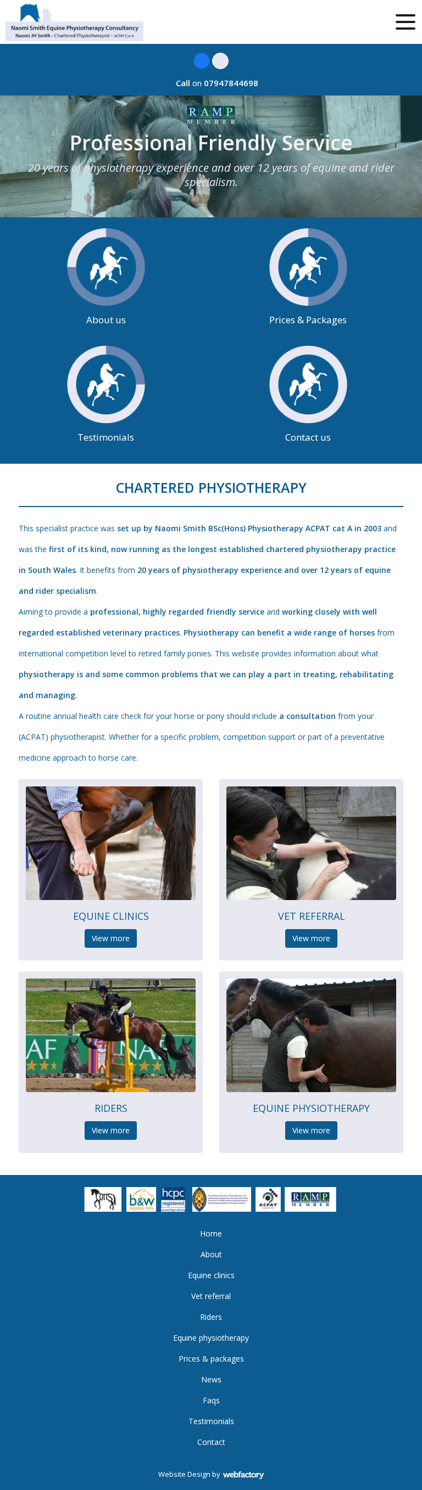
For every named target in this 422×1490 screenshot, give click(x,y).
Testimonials (105, 437)
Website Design (184, 1474)
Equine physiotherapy (211, 1337)
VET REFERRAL (311, 916)
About (211, 1254)
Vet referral (211, 1296)
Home (211, 1233)
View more (111, 938)
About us (106, 319)
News (211, 1379)
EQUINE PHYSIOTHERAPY (311, 1108)
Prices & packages (211, 1358)
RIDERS (111, 1108)
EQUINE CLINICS (111, 916)
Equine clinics (211, 1275)
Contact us (308, 437)
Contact (211, 1442)
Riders (211, 1317)
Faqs (211, 1400)
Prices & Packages (308, 319)
